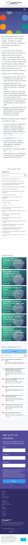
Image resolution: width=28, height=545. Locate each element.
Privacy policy (5, 497)
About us (4, 493)
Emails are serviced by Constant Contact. (17, 476)
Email (4, 447)
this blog (15, 146)
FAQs (3, 494)
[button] (24, 9)
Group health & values (15, 28)
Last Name (6, 462)
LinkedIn (4, 515)
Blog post (5, 28)
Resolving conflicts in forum (9, 30)
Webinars (4, 507)
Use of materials (5, 496)
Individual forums (6, 502)
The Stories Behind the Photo (13, 412)
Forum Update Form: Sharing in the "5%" (14, 387)
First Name (6, 454)
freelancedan (16, 531)
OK (23, 539)
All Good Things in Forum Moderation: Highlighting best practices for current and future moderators (15, 370)
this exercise (19, 138)
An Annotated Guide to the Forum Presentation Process (14, 396)
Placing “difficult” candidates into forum (14, 360)
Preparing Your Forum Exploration (14, 404)
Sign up (14, 481)
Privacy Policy (4, 543)
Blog (3, 505)
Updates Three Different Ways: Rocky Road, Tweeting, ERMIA (14, 379)
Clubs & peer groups (6, 504)
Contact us (4, 513)
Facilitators (4, 508)
